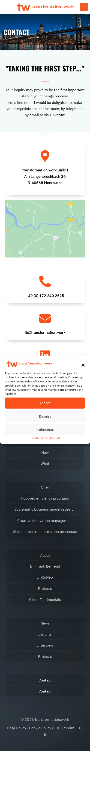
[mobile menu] (84, 7)
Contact (45, 680)
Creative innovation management (45, 520)
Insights (45, 634)
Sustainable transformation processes (45, 531)
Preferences (45, 429)
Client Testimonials (45, 599)
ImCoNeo (45, 577)
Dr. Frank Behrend (45, 566)
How (45, 452)
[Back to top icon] (45, 713)
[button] (83, 365)
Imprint (55, 438)
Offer (45, 487)
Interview (45, 645)
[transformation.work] (45, 7)
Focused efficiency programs (45, 498)
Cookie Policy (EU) (44, 728)
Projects (45, 588)
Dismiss (45, 416)
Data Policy (40, 438)
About (45, 555)
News (45, 623)
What (45, 463)
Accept (45, 403)
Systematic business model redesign (45, 509)
